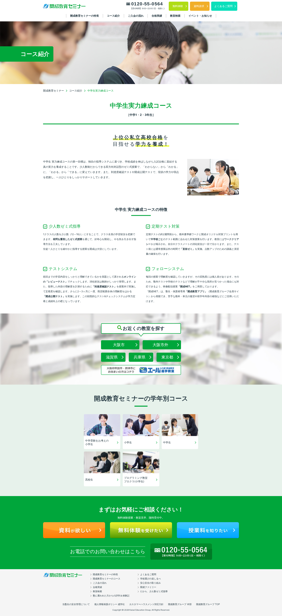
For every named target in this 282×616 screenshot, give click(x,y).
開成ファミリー (148, 587)
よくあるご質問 (148, 574)
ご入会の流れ (136, 15)
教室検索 (175, 15)
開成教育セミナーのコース (106, 578)
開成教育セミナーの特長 (84, 15)
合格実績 (157, 15)
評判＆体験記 (111, 595)
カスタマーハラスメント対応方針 (146, 604)
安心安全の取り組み (150, 582)
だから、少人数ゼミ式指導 (154, 591)
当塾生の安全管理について (76, 604)
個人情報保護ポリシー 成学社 (109, 604)
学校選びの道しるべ (150, 578)
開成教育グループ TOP (208, 604)
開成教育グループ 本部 (180, 604)
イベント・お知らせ (200, 15)
